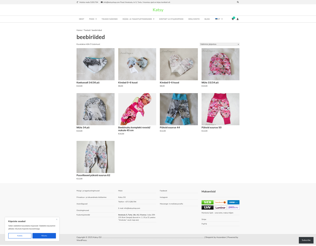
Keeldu (19, 236)
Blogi (207, 19)
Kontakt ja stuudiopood (171, 19)
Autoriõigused (82, 204)
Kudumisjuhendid (83, 215)
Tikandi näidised (110, 19)
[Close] (56, 219)
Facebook (163, 191)
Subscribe (306, 240)
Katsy (158, 10)
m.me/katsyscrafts (176, 204)
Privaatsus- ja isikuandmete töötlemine (91, 197)
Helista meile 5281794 (88, 2)
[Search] (237, 2)
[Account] (237, 19)
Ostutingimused (83, 210)
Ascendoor (221, 237)
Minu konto (194, 19)
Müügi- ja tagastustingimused (137, 19)
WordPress (82, 240)
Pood (91, 19)
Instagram (164, 197)
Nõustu (44, 236)
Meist (81, 19)
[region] (32, 229)
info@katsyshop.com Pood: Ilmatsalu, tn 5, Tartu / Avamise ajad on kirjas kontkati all (136, 2)
